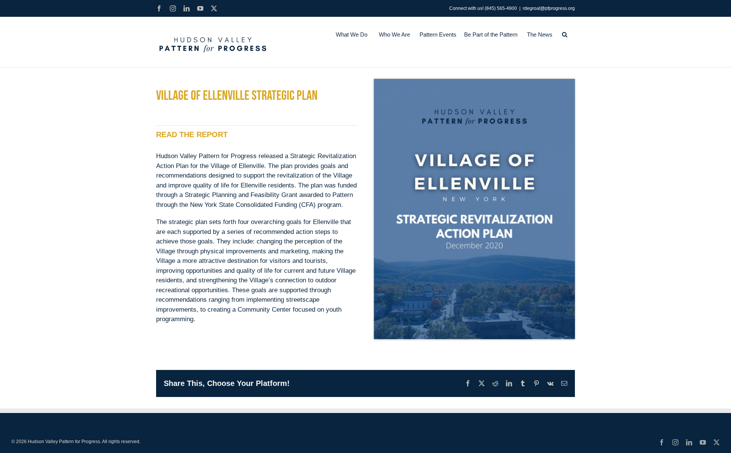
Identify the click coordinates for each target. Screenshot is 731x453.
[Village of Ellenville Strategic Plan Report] (474, 82)
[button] (564, 34)
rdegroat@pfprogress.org (549, 8)
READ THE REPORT (192, 134)
